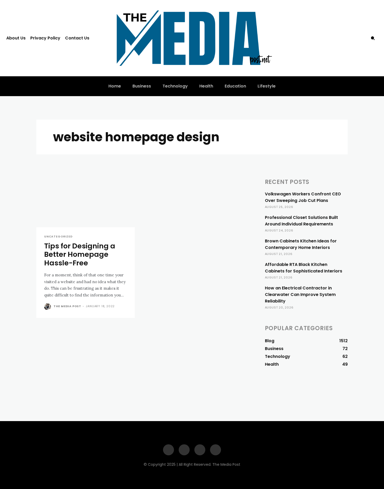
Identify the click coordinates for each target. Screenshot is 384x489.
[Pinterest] (199, 449)
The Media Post (67, 306)
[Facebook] (341, 38)
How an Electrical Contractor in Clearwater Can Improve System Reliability (300, 294)
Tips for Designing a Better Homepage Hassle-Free (79, 254)
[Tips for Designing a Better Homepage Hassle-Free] (85, 202)
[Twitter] (362, 38)
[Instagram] (351, 38)
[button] (373, 38)
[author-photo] (48, 306)
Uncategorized (58, 236)
